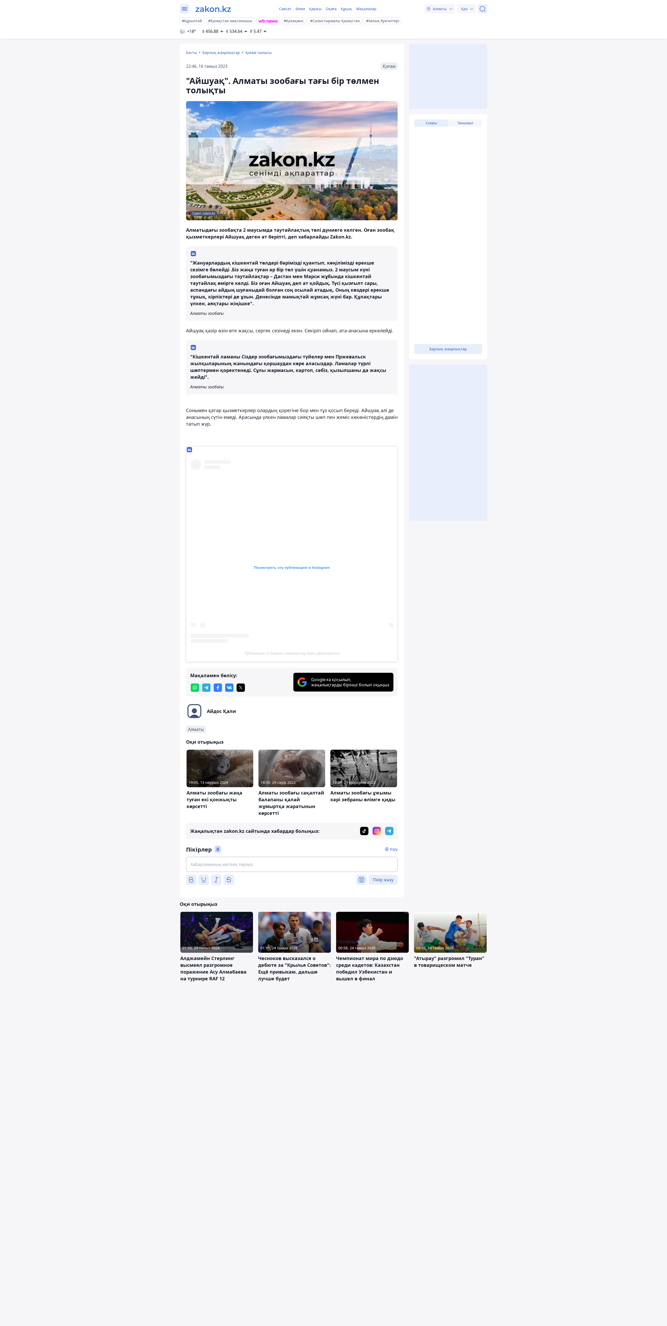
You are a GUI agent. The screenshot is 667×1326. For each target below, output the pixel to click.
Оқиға (331, 8)
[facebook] (218, 687)
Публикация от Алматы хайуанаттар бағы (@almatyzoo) (291, 653)
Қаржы (315, 8)
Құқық (346, 8)
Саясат (285, 8)
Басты (191, 52)
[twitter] (240, 687)
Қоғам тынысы (258, 52)
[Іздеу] (482, 9)
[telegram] (206, 687)
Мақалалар (366, 8)
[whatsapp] (195, 687)
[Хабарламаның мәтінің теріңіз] (292, 864)
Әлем (300, 8)
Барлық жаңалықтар (221, 52)
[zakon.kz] (213, 9)
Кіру (394, 849)
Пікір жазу (383, 880)
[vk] (229, 687)
